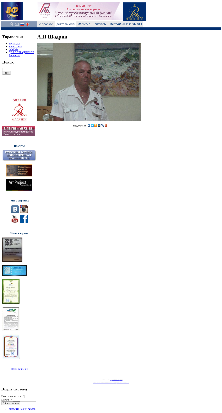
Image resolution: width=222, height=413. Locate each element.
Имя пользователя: (12, 396)
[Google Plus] (106, 125)
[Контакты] (16, 26)
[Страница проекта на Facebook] (24, 221)
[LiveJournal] (102, 125)
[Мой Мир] (99, 125)
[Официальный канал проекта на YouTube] (15, 221)
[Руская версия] (22, 26)
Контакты (14, 43)
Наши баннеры (19, 369)
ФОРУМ (13, 49)
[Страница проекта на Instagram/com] (24, 212)
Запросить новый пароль (21, 408)
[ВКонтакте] (89, 125)
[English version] (27, 26)
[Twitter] (92, 125)
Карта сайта (15, 46)
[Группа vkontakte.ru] (15, 212)
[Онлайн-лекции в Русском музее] (18, 134)
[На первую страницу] (11, 26)
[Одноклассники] (96, 125)
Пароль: (6, 399)
